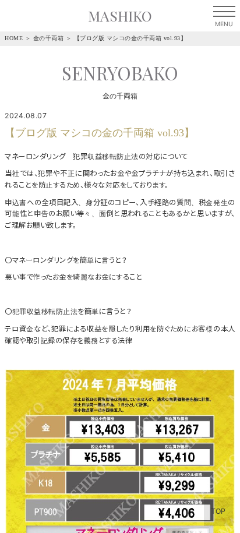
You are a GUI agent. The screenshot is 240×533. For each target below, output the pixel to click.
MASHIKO (120, 15)
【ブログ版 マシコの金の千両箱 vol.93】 (130, 38)
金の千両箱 (48, 38)
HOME (14, 38)
